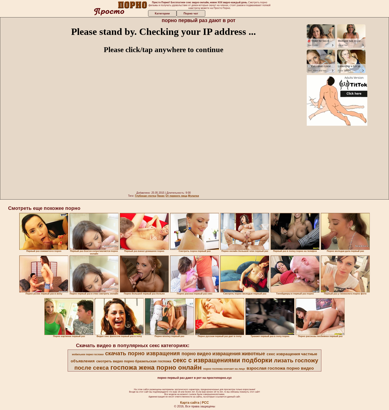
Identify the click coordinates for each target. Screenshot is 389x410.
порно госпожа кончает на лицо (224, 368)
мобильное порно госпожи (88, 354)
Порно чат (191, 13)
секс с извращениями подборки (222, 360)
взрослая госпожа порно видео (280, 368)
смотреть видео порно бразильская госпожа (133, 361)
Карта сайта (189, 402)
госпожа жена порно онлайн (156, 367)
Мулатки (193, 195)
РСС (205, 402)
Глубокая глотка (145, 195)
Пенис (161, 195)
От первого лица (176, 195)
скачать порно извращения (142, 353)
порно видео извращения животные (223, 353)
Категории (162, 13)
